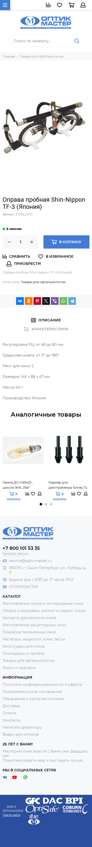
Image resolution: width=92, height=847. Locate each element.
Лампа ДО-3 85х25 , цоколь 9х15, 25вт (18, 485)
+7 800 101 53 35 (21, 548)
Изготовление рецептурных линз (34, 625)
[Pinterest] (37, 301)
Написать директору (22, 727)
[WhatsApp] (63, 301)
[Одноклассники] (28, 301)
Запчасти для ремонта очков (29, 618)
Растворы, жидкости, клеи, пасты (34, 639)
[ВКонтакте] (20, 301)
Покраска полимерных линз (29, 632)
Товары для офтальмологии (43, 282)
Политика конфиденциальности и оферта (42, 684)
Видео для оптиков (21, 734)
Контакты (11, 720)
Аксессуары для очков (24, 646)
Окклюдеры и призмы (23, 653)
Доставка (11, 706)
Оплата (9, 713)
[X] (46, 301)
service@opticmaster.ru (30, 560)
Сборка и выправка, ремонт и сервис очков (44, 610)
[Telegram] (72, 301)
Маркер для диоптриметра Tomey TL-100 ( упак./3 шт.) (69, 485)
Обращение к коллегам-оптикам (33, 698)
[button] (41, 504)
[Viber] (55, 301)
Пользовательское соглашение (32, 691)
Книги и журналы (19, 667)
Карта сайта (11, 815)
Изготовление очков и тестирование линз (43, 603)
